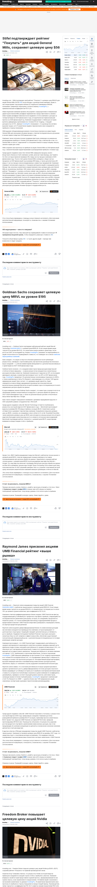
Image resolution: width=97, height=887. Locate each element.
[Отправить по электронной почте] (31, 254)
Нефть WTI (67, 57)
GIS (21, 102)
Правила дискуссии (6, 276)
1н (7, 199)
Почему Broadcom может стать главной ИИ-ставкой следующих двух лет (77, 113)
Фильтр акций (62, 4)
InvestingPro (43, 106)
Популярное (17, 6)
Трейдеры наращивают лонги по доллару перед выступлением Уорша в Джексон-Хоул (78, 90)
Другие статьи (75, 119)
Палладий (67, 67)
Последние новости (7, 6)
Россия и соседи (57, 6)
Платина (67, 64)
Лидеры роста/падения (72, 125)
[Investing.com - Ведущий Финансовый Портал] (8, 1)
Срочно (23, 6)
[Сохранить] (50, 52)
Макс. (21, 199)
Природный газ (68, 69)
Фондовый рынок (43, 6)
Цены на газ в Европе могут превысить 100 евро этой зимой (77, 105)
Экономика (50, 6)
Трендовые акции (70, 159)
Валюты (67, 38)
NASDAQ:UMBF (8, 607)
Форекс (27, 6)
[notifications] (91, 1)
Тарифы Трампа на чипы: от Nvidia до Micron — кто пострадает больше (78, 82)
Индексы (72, 38)
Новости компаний (85, 6)
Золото (66, 59)
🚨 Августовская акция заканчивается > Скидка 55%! (58, 1)
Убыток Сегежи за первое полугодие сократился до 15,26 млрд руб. (77, 98)
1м (10, 199)
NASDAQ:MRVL (16, 348)
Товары (78, 38)
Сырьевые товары (34, 6)
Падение (81, 129)
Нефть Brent (67, 55)
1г (15, 199)
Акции (83, 38)
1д (5, 199)
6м (13, 199)
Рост (76, 129)
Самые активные (69, 129)
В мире (78, 6)
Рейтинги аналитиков (15, 51)
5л (17, 199)
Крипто (73, 6)
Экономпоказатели (67, 6)
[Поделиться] (47, 52)
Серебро (67, 62)
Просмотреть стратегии (29, 429)
